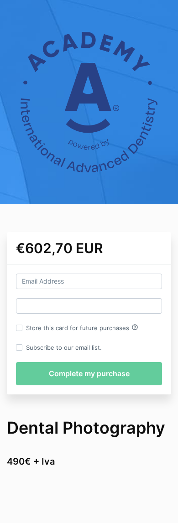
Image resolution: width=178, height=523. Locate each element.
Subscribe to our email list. (64, 347)
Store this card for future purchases (82, 327)
